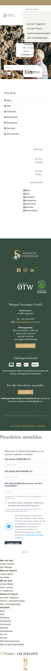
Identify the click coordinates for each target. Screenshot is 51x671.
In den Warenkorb (24, 220)
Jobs (11, 426)
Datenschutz (31, 426)
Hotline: (21, 654)
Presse (17, 426)
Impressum (41, 426)
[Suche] (5, 73)
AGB (23, 426)
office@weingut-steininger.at (28, 322)
